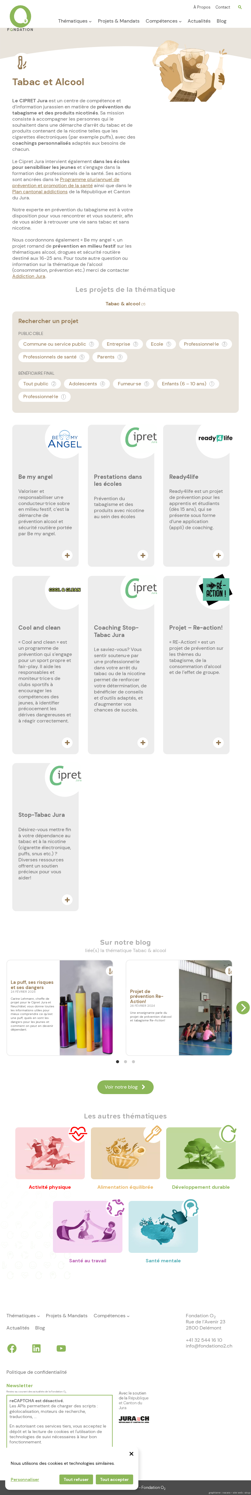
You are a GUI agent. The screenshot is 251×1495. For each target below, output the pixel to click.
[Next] (243, 1007)
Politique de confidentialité (36, 1372)
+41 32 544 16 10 (204, 1340)
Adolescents (86, 383)
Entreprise (122, 344)
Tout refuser (76, 1479)
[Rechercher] (240, 7)
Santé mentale (163, 1260)
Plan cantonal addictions (40, 191)
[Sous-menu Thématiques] (90, 21)
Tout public (39, 383)
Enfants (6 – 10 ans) (187, 383)
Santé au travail (87, 1260)
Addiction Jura (28, 276)
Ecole (160, 344)
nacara (226, 1492)
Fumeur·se (133, 383)
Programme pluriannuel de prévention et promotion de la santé (65, 182)
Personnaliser (25, 1479)
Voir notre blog (121, 1087)
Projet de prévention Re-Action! (146, 996)
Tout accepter (114, 1479)
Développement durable (201, 1187)
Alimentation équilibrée (125, 1187)
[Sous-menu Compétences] (180, 21)
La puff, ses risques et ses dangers (32, 984)
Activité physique (50, 1187)
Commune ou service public (58, 344)
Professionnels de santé (53, 357)
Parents (109, 357)
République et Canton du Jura (133, 1402)
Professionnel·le (205, 344)
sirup (247, 1492)
